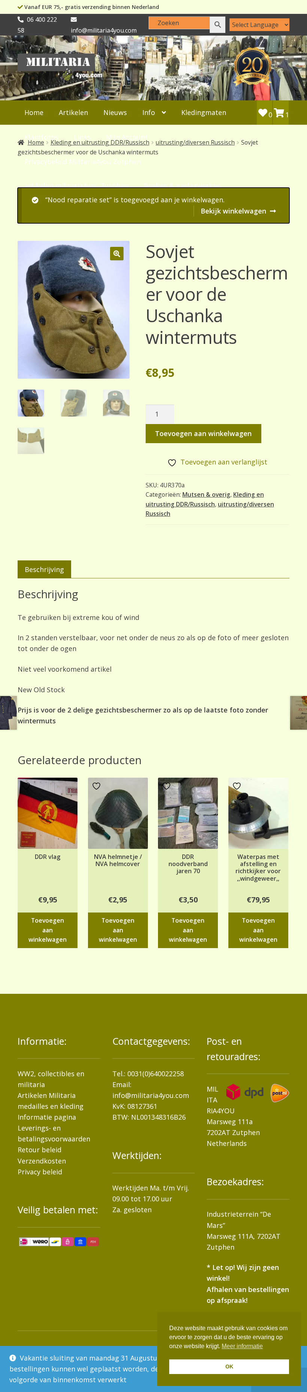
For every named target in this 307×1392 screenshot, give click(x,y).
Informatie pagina (47, 1117)
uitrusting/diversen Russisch (195, 142)
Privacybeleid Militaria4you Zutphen (82, 161)
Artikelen (73, 112)
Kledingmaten (203, 112)
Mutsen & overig (206, 494)
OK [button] (229, 1367)
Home (33, 112)
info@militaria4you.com (150, 1095)
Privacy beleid (40, 1171)
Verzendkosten (42, 1160)
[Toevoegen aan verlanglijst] (27, 786)
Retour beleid (39, 1149)
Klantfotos (41, 137)
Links (82, 137)
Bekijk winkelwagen (233, 210)
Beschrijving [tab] (44, 569)
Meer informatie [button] (242, 1346)
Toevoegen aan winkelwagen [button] (47, 930)
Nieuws (115, 112)
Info (148, 112)
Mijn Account (127, 137)
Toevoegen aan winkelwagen (203, 433)
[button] (117, 253)
